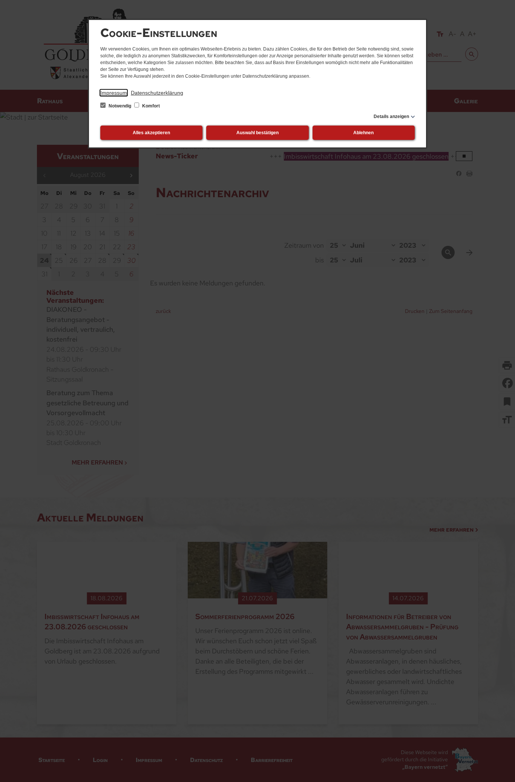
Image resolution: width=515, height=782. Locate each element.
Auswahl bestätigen (257, 132)
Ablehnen (363, 132)
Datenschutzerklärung (157, 93)
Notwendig (119, 106)
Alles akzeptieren (151, 132)
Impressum (113, 93)
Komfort (150, 106)
